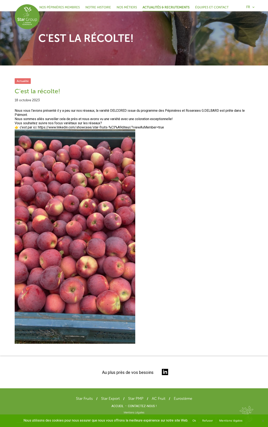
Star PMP (135, 398)
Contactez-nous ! (142, 406)
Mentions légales (230, 420)
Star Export (110, 398)
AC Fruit (158, 398)
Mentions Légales (134, 412)
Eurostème (183, 398)
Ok (194, 420)
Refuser (207, 420)
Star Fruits (84, 398)
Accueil (117, 406)
